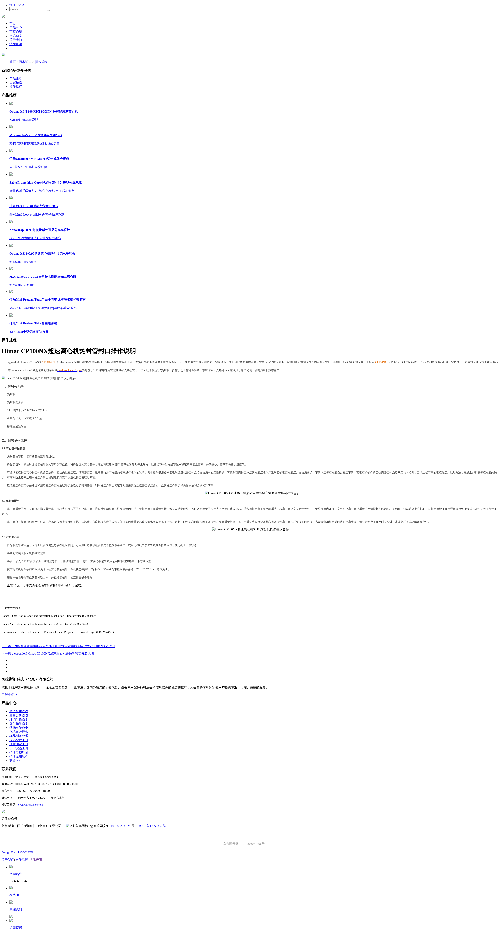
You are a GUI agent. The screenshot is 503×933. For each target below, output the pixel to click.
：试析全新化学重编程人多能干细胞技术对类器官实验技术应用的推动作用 (58, 646)
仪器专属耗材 (18, 752)
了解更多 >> (10, 694)
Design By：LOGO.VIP (17, 852)
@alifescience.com (32, 804)
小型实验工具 (18, 748)
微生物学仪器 (18, 723)
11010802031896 (120, 826)
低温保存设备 (18, 731)
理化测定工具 (18, 744)
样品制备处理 (18, 736)
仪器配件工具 (18, 740)
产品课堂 (15, 78)
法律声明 (15, 44)
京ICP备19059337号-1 (153, 826)
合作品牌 (22, 859)
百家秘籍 (15, 82)
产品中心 (15, 27)
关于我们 (15, 40)
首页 (12, 23)
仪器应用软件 (18, 756)
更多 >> (14, 760)
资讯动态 (15, 36)
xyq (20, 804)
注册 (12, 5)
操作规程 (41, 62)
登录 (21, 5)
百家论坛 (15, 31)
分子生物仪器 (18, 711)
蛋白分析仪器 (18, 715)
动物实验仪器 (18, 727)
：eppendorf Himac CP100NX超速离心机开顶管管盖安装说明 (48, 653)
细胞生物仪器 (18, 719)
